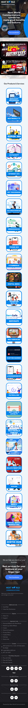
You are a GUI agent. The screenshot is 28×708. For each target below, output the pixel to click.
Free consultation (14, 32)
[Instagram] (16, 668)
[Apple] (12, 680)
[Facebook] (8, 668)
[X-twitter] (12, 668)
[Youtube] (20, 668)
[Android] (16, 680)
